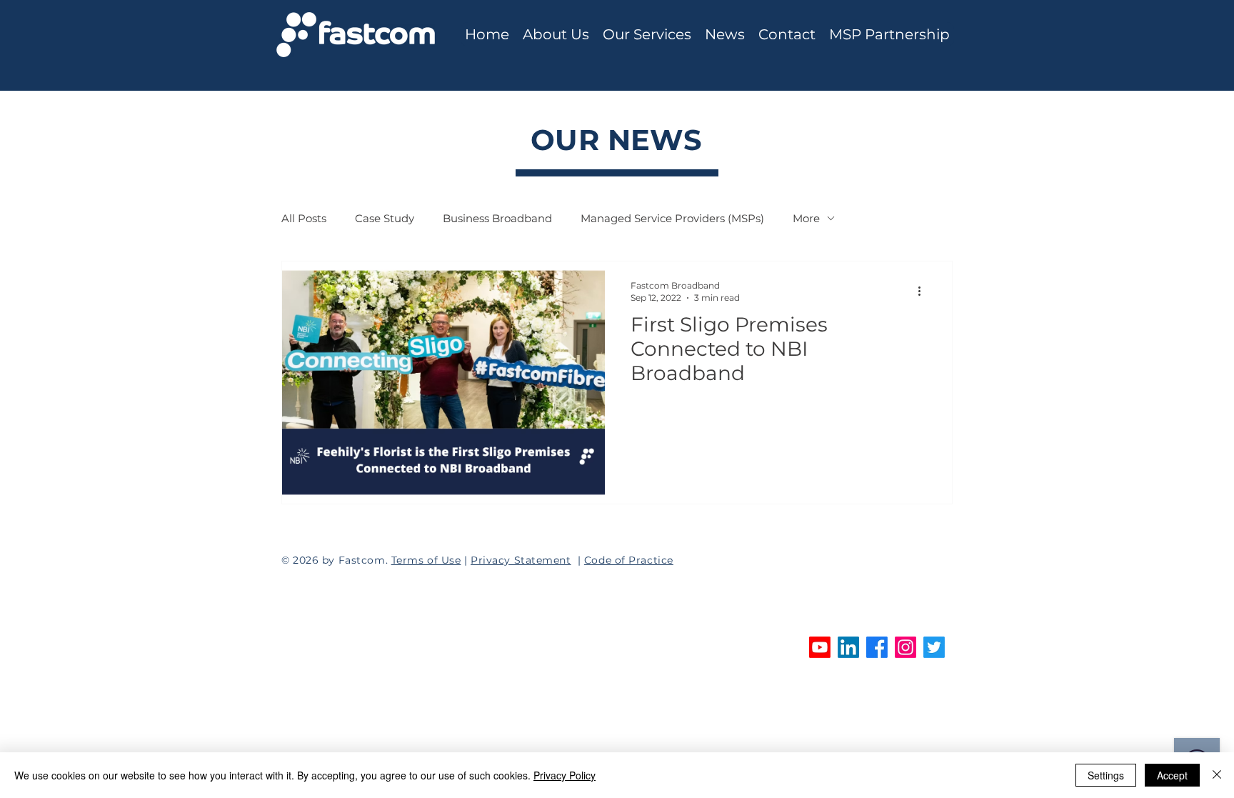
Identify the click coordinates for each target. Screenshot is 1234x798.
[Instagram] (905, 647)
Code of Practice (628, 560)
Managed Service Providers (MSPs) (672, 218)
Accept (1172, 775)
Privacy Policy (564, 775)
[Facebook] (877, 647)
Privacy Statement (521, 560)
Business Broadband (497, 218)
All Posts (303, 218)
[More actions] (924, 290)
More (806, 218)
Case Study (384, 218)
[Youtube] (820, 647)
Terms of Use (426, 560)
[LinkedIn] (848, 647)
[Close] (1216, 775)
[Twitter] (934, 647)
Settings (1106, 775)
